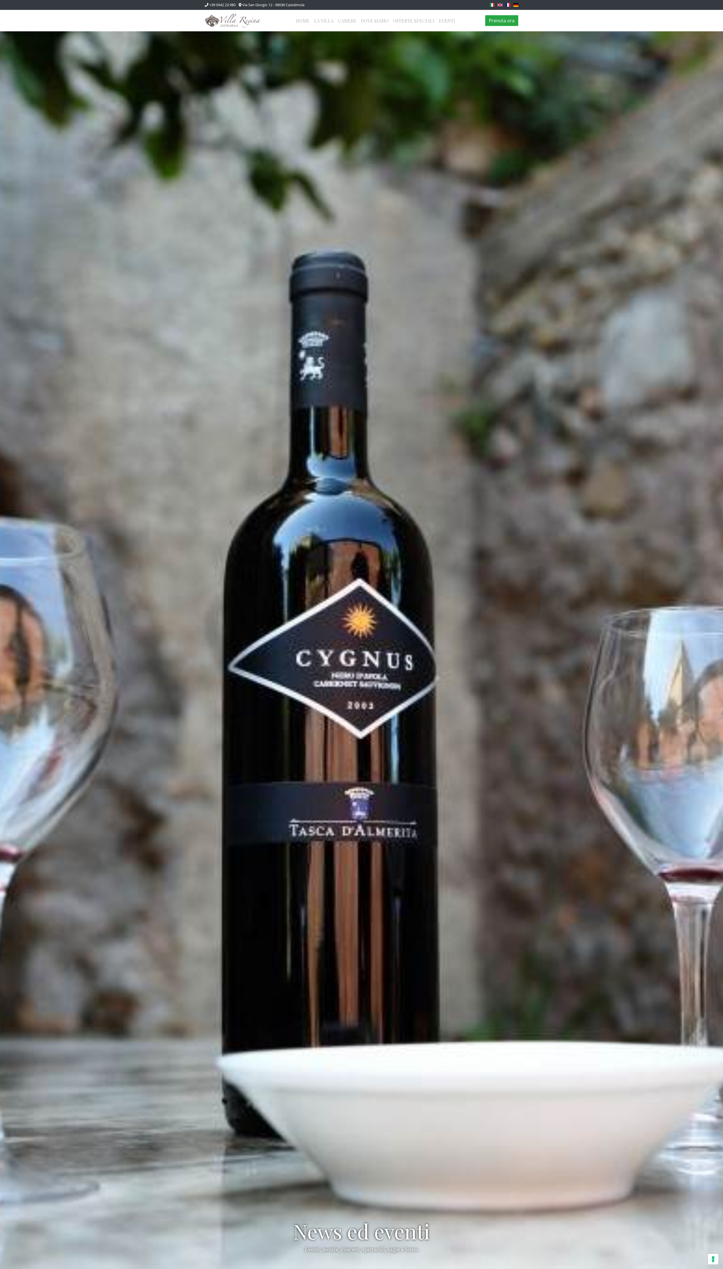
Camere (347, 21)
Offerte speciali (413, 21)
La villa (324, 21)
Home (303, 21)
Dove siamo (375, 21)
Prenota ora (502, 20)
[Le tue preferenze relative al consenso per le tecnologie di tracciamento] (713, 1259)
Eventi (447, 21)
